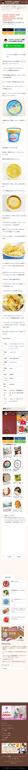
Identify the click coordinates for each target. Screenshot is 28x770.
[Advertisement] (14, 539)
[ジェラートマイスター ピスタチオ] (8, 557)
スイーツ (6, 519)
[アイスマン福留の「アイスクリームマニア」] (10, 2)
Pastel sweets (10, 517)
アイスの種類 (5, 737)
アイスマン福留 (10, 515)
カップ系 (17, 14)
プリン (5, 20)
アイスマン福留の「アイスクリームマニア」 (14, 756)
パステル (11, 520)
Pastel (5, 517)
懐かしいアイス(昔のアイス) (8, 728)
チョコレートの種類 (6, 733)
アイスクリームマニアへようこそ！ (15, 761)
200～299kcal (5, 14)
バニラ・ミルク (19, 18)
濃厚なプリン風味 (12, 522)
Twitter (10, 758)
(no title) (4, 659)
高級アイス (9, 20)
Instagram (15, 758)
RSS (17, 758)
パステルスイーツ (16, 520)
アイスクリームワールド (6, 725)
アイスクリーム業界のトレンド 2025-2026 (11, 651)
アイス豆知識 (4, 730)
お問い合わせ (4, 739)
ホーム (5, 761)
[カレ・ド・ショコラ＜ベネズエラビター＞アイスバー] (20, 557)
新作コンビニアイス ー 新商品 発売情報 (10, 661)
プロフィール (4, 723)
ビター (22, 520)
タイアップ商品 (12, 16)
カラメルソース (5, 16)
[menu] (26, 2)
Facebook (12, 758)
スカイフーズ (11, 519)
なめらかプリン (16, 517)
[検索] (22, 2)
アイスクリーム (11, 14)
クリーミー (22, 517)
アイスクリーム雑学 (6, 735)
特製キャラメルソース (20, 522)
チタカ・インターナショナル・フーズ (9, 18)
